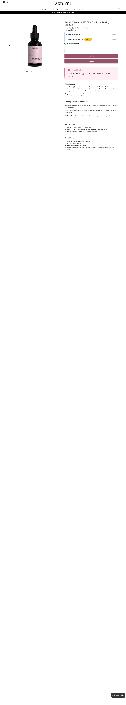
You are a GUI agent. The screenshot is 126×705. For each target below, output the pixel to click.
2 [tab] (30, 72)
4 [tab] (35, 72)
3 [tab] (33, 72)
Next (60, 45)
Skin (55, 9)
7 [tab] (43, 72)
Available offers (77, 70)
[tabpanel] (35, 46)
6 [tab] (40, 72)
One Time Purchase (74, 34)
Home (45, 9)
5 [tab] (38, 72)
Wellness (79, 9)
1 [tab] (27, 72)
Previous (9, 45)
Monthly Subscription (75, 39)
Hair (66, 9)
